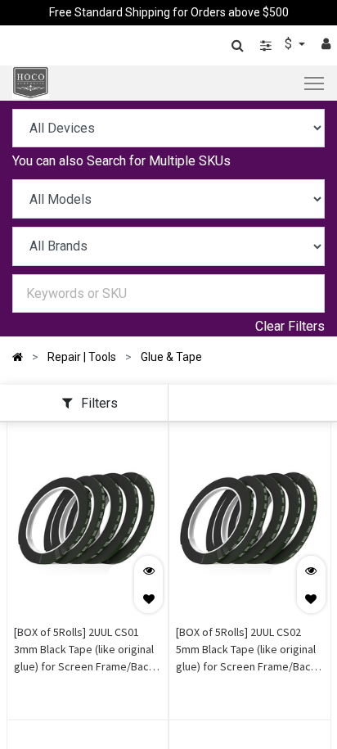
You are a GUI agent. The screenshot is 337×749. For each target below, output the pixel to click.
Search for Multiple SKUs (159, 161)
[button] (148, 598)
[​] (266, 45)
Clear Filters (290, 326)
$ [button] (290, 44)
